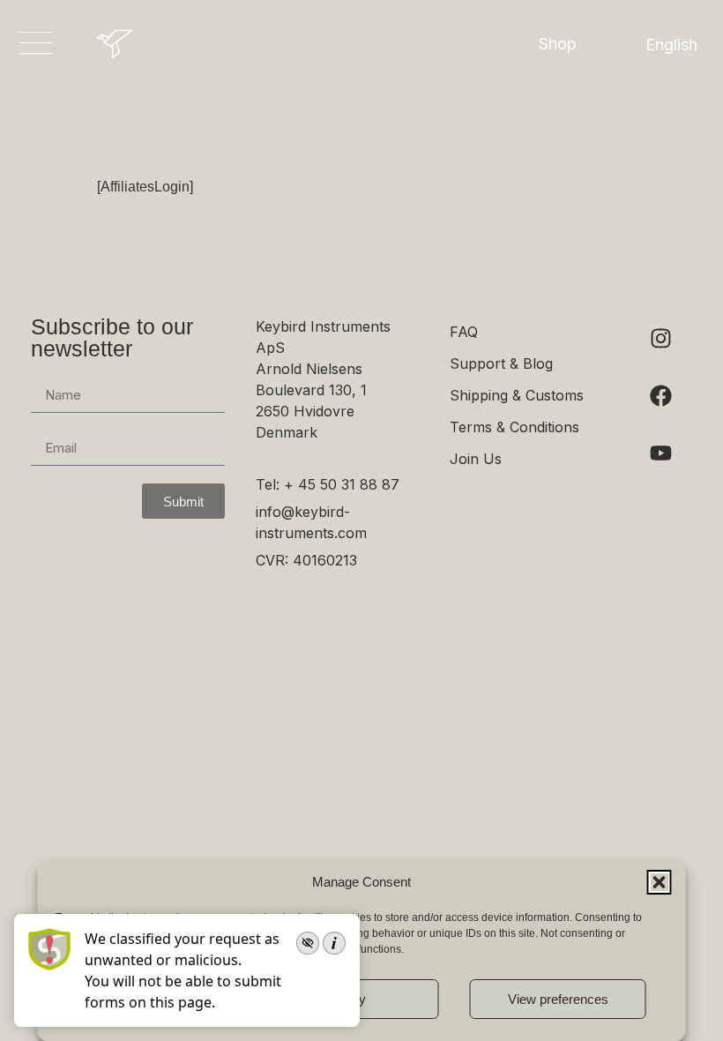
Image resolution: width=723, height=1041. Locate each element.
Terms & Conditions (514, 427)
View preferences (558, 999)
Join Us (476, 459)
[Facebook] (661, 395)
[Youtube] (661, 453)
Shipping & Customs (517, 395)
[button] (659, 882)
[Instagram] (661, 338)
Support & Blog (501, 363)
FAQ (464, 332)
